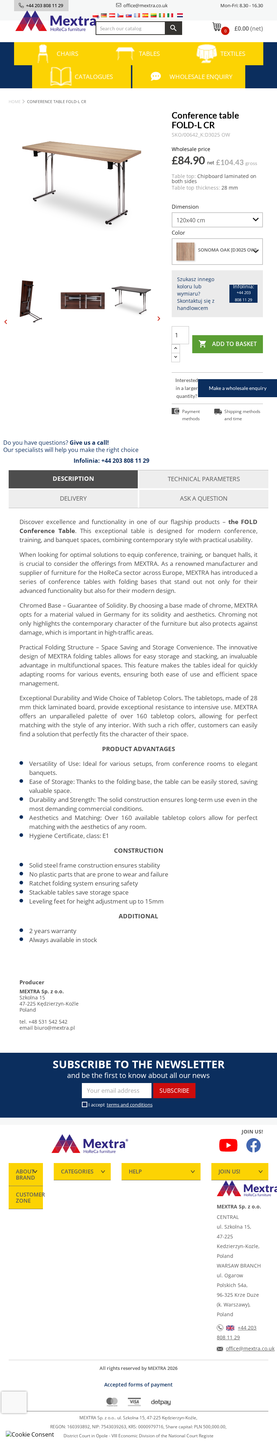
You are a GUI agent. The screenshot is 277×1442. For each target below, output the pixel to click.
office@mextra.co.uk (145, 5)
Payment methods (191, 415)
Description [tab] (73, 478)
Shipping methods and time (242, 415)
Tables (149, 53)
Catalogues (94, 76)
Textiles (232, 53)
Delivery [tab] (73, 498)
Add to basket (227, 344)
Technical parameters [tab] (204, 479)
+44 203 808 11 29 (125, 461)
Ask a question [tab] (204, 498)
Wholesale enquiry (201, 76)
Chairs (67, 53)
